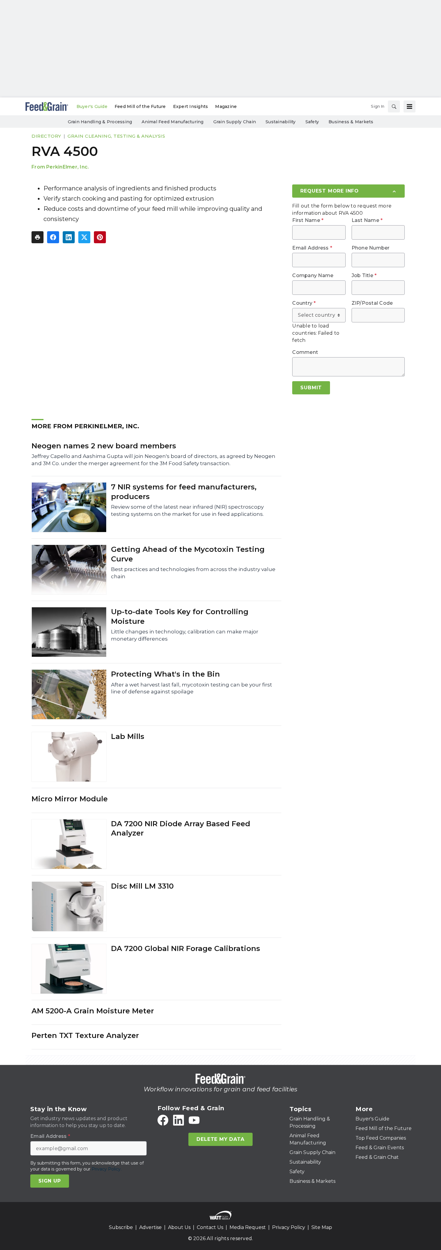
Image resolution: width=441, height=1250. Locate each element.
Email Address (312, 248)
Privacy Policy (288, 1227)
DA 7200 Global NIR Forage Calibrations (185, 948)
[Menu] (410, 106)
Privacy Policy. (107, 1169)
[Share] (53, 237)
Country (304, 303)
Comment (305, 352)
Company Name (312, 275)
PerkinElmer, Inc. (67, 167)
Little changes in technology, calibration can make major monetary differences (184, 635)
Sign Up (49, 1181)
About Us (179, 1227)
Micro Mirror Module (70, 798)
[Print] (38, 237)
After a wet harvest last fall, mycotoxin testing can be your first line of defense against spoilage (191, 688)
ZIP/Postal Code (372, 303)
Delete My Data (220, 1139)
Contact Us (210, 1227)
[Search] (394, 106)
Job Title (364, 275)
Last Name (367, 220)
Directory (46, 136)
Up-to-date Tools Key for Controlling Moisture (179, 616)
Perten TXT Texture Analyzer (85, 1035)
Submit (311, 387)
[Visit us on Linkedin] (178, 1120)
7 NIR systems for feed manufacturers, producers (183, 492)
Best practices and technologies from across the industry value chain (193, 572)
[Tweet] (84, 237)
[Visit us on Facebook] (163, 1120)
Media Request (248, 1227)
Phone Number (371, 248)
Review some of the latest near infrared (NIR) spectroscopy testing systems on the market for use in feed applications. (187, 510)
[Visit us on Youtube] (194, 1120)
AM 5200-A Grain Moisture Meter (93, 1010)
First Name (307, 220)
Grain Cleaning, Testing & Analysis (116, 136)
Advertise (150, 1227)
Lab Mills (127, 736)
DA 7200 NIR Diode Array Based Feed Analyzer (180, 828)
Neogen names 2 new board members (104, 445)
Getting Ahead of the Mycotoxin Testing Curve (188, 554)
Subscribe (121, 1227)
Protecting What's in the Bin (165, 674)
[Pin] (100, 237)
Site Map (321, 1227)
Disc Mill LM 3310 (142, 886)
